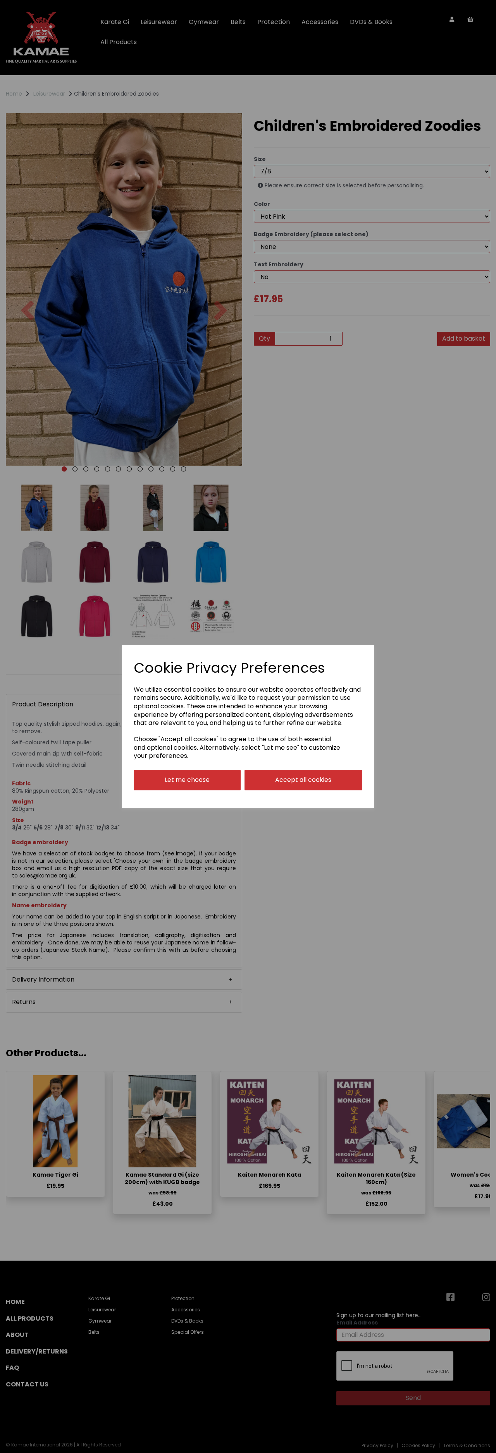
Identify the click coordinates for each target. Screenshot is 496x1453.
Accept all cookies (303, 779)
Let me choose (187, 779)
